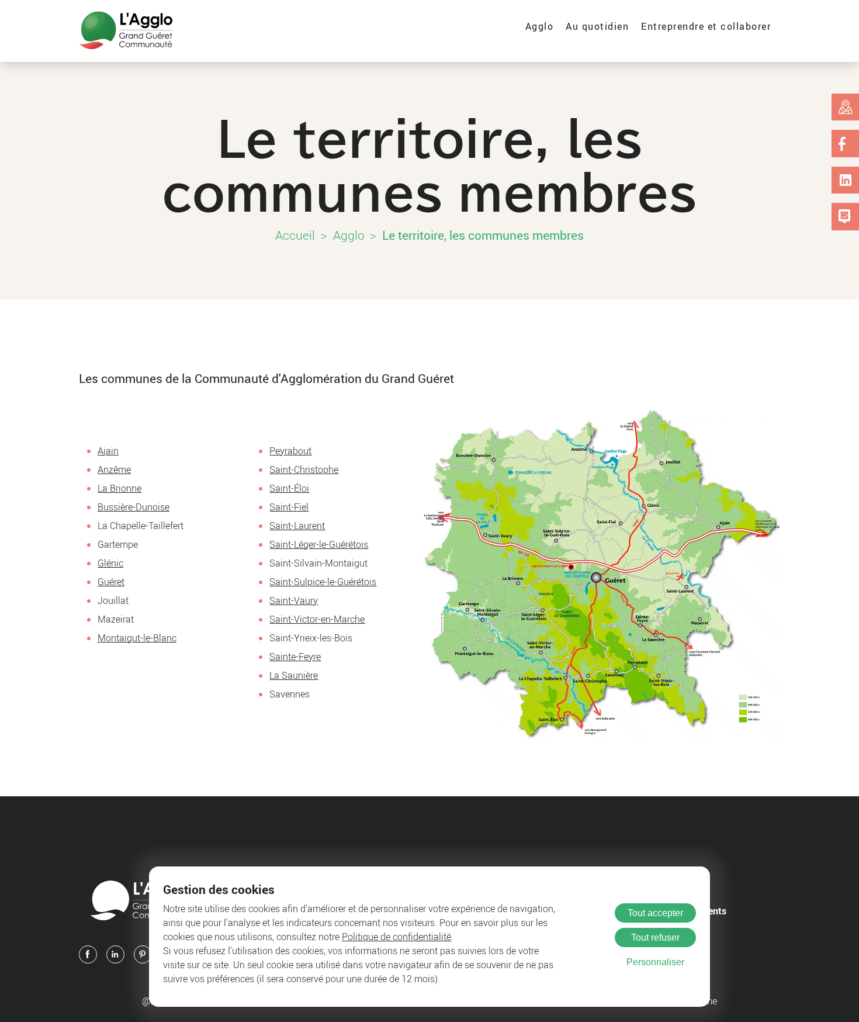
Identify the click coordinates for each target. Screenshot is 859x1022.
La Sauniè (289, 675)
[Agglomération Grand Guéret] (125, 31)
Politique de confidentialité (396, 936)
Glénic (110, 563)
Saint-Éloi (289, 488)
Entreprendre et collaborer (706, 26)
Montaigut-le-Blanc (137, 637)
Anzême (114, 469)
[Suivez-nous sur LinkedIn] (846, 180)
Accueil (295, 235)
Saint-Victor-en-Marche (317, 619)
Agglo (539, 26)
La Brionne (119, 488)
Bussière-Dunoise (133, 506)
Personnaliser (655, 962)
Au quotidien (597, 26)
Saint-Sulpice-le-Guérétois (322, 581)
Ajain (108, 450)
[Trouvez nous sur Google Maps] (846, 107)
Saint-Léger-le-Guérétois (318, 544)
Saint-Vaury (293, 600)
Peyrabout (290, 450)
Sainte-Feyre (295, 656)
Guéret (111, 581)
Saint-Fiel (289, 506)
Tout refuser (655, 937)
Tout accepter (655, 913)
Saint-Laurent (297, 525)
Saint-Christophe (303, 469)
